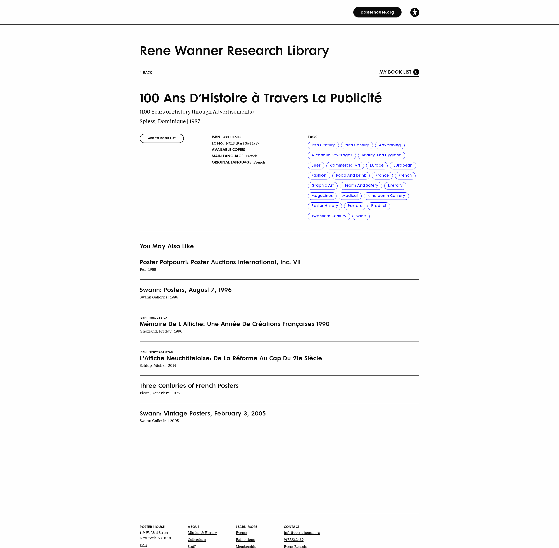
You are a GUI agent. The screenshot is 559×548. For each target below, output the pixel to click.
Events (241, 532)
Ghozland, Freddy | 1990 (161, 331)
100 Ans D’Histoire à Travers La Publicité (261, 97)
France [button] (382, 175)
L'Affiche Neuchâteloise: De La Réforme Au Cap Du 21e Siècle (231, 358)
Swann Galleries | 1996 (159, 297)
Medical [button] (350, 195)
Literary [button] (395, 185)
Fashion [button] (319, 175)
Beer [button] (316, 165)
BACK (147, 72)
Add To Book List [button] (162, 138)
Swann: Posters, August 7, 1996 (186, 289)
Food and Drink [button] (351, 175)
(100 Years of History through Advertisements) (197, 111)
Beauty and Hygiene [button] (382, 154)
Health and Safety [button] (360, 185)
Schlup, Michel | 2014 (158, 365)
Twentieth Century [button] (329, 215)
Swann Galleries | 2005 (159, 420)
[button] (414, 12)
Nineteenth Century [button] (386, 195)
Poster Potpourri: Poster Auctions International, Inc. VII (220, 261)
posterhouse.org (377, 12)
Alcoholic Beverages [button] (332, 154)
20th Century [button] (357, 144)
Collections (197, 539)
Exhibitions (245, 539)
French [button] (405, 175)
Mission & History (202, 532)
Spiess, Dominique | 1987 (170, 121)
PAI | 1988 (148, 269)
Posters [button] (355, 205)
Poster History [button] (325, 205)
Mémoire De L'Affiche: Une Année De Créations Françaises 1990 (235, 323)
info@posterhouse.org (302, 532)
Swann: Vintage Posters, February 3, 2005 (203, 413)
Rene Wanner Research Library (234, 50)
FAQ (143, 544)
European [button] (402, 165)
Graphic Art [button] (323, 185)
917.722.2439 (294, 539)
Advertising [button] (390, 144)
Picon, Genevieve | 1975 (160, 392)
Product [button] (378, 205)
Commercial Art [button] (345, 165)
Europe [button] (377, 165)
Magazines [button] (322, 195)
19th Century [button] (323, 144)
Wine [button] (361, 215)
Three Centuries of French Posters (189, 385)
